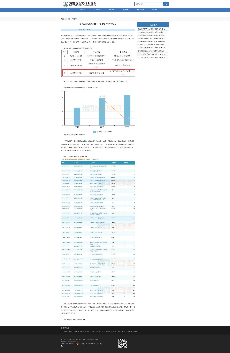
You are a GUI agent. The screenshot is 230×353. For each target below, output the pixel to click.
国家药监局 (64, 331)
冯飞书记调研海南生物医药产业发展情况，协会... (152, 29)
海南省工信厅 (91, 331)
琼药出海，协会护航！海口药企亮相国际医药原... (152, 48)
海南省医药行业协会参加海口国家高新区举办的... (152, 35)
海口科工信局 (116, 331)
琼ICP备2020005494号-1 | (68, 344)
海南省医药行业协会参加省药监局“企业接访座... (151, 51)
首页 (68, 9)
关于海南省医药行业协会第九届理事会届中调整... (152, 57)
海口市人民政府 (126, 331)
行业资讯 (111, 9)
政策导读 (97, 9)
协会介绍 (83, 9)
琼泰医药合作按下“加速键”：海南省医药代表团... (151, 44)
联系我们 (154, 9)
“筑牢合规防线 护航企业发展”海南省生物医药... (151, 54)
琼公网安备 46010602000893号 (87, 344)
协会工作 (126, 9)
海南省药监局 (82, 331)
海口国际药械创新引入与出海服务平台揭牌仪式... (152, 38)
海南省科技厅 (108, 331)
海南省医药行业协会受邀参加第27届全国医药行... (152, 41)
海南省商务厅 (100, 331)
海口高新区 (134, 331)
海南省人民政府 (72, 331)
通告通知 (68, 13)
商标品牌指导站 (140, 9)
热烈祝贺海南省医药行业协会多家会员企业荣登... (152, 32)
